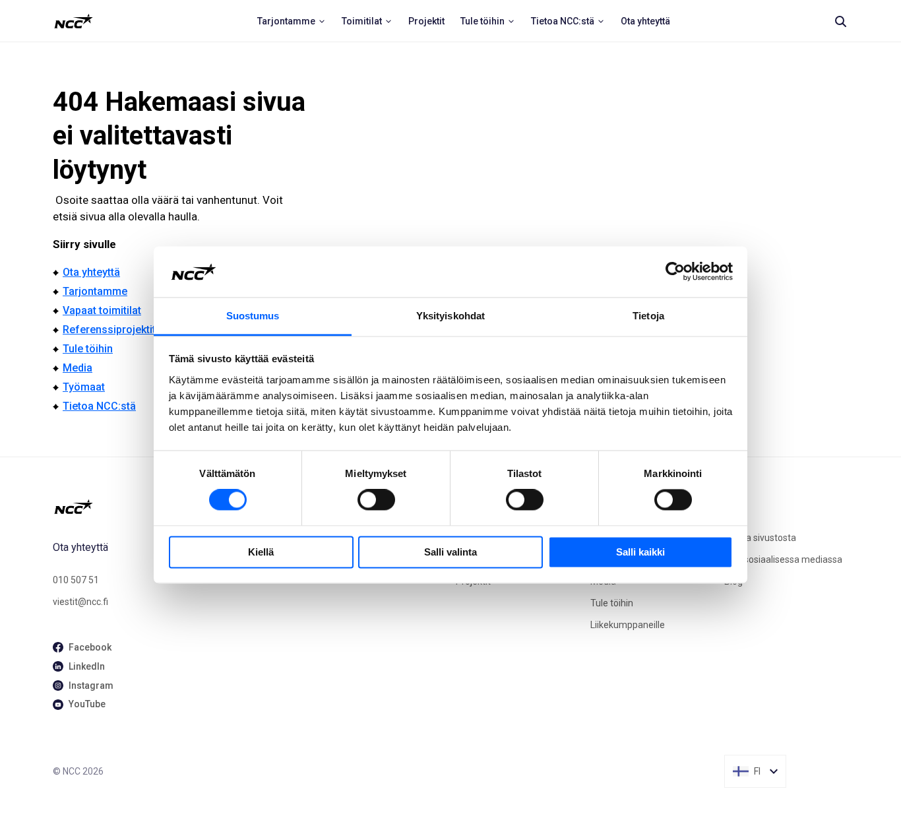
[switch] (376, 500)
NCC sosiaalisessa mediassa (783, 559)
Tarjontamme (95, 291)
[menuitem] (291, 21)
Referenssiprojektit (109, 329)
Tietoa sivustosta (760, 537)
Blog (733, 581)
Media (77, 368)
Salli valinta (450, 552)
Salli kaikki (640, 552)
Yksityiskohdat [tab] (450, 315)
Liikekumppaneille (627, 625)
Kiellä (261, 552)
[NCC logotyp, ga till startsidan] (73, 21)
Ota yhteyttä (91, 272)
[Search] (840, 21)
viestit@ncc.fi (80, 601)
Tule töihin (88, 348)
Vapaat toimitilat (102, 310)
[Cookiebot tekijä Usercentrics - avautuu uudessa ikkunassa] (675, 272)
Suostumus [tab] (253, 315)
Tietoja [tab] (648, 315)
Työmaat (84, 387)
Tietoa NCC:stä (99, 406)
